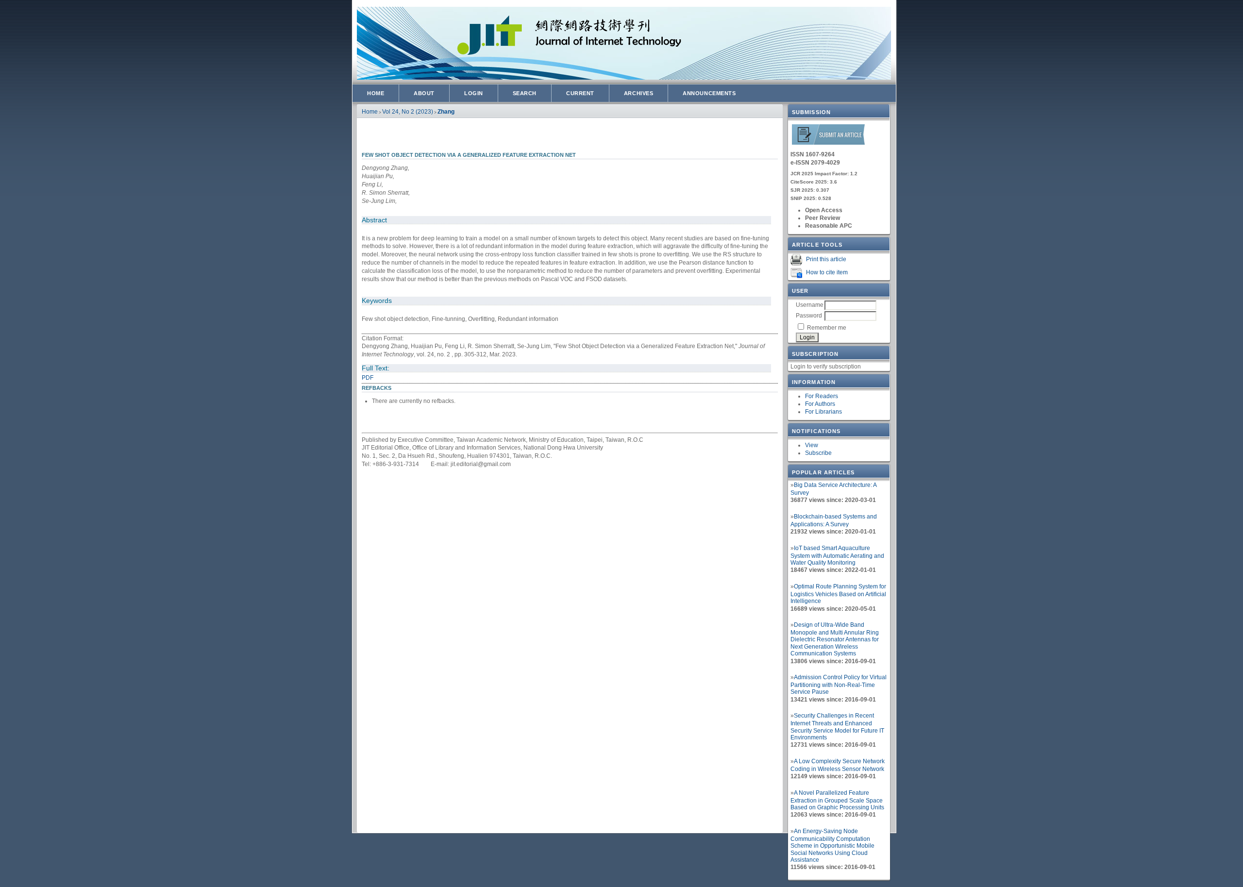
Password (809, 315)
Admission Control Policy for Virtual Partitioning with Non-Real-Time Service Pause (838, 684)
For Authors (820, 404)
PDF (367, 377)
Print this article (826, 259)
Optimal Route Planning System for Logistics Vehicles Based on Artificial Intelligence (838, 593)
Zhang (445, 111)
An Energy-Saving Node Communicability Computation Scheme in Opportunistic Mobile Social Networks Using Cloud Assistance (832, 845)
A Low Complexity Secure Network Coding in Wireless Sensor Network (837, 765)
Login (473, 93)
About (424, 93)
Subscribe (818, 453)
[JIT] (828, 143)
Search (525, 93)
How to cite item (827, 272)
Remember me (826, 327)
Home (375, 93)
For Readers (821, 396)
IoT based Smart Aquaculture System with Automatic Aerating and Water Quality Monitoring (837, 555)
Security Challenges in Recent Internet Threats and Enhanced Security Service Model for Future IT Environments (837, 726)
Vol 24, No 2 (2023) (407, 111)
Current (580, 93)
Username (809, 304)
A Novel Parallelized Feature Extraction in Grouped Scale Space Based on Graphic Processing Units (837, 800)
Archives (638, 93)
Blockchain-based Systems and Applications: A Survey (833, 520)
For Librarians (823, 411)
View (811, 445)
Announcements (709, 93)
